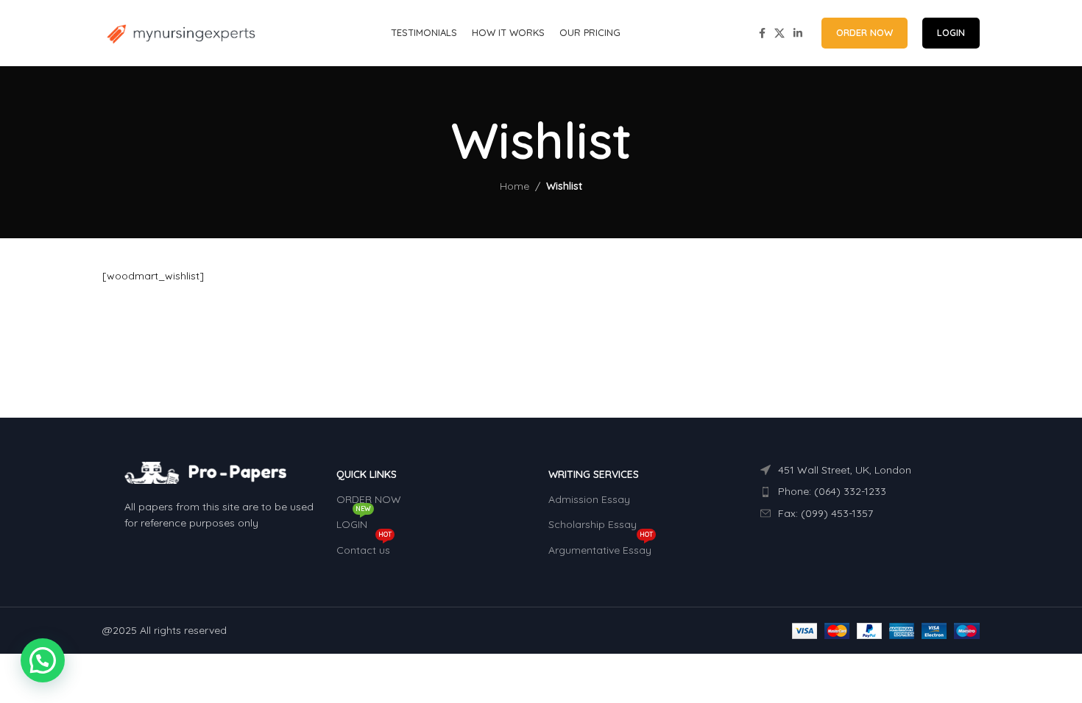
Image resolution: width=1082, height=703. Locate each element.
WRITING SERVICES (593, 474)
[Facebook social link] (762, 33)
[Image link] (205, 472)
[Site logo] (179, 32)
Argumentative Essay (600, 547)
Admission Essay (589, 499)
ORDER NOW (864, 32)
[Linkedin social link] (798, 33)
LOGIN (951, 32)
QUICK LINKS (366, 474)
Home (514, 186)
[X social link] (779, 33)
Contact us (364, 547)
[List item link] (859, 491)
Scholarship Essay (592, 524)
